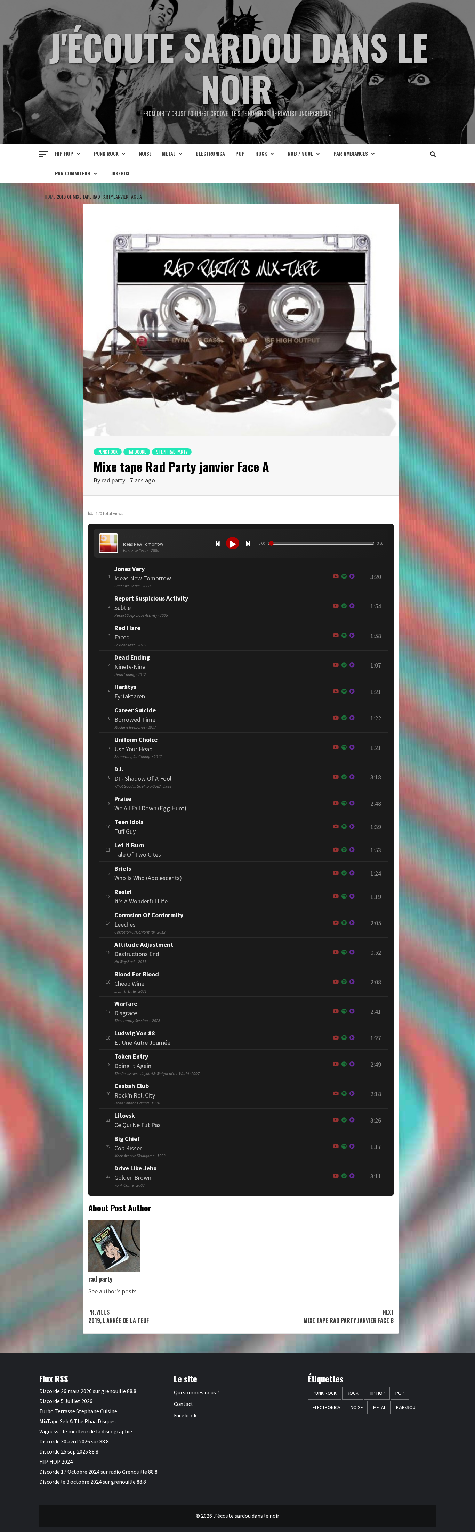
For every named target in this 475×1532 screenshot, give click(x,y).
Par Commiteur (72, 173)
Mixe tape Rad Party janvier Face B (349, 1316)
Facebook (185, 1415)
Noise (145, 153)
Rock (261, 153)
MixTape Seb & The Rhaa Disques (77, 1421)
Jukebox (120, 173)
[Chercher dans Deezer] (352, 692)
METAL (169, 153)
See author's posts (112, 1291)
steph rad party (171, 452)
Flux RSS (53, 1378)
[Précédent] (217, 543)
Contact (183, 1403)
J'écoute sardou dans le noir (238, 67)
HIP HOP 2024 (56, 1461)
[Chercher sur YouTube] (336, 577)
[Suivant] (247, 543)
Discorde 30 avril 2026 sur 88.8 (74, 1441)
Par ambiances (350, 153)
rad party (113, 480)
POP (240, 153)
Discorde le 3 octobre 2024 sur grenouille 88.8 (92, 1481)
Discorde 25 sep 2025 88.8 (68, 1451)
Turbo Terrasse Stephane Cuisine (78, 1411)
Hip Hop (64, 153)
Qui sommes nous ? (196, 1392)
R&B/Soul (407, 1407)
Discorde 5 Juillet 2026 (65, 1401)
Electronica (210, 153)
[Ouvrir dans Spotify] (344, 577)
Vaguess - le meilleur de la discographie (85, 1431)
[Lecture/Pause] (232, 543)
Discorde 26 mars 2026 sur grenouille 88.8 (87, 1391)
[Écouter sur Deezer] (352, 577)
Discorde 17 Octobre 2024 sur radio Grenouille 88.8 (98, 1471)
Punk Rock (106, 153)
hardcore (137, 452)
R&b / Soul (300, 153)
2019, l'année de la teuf (118, 1316)
